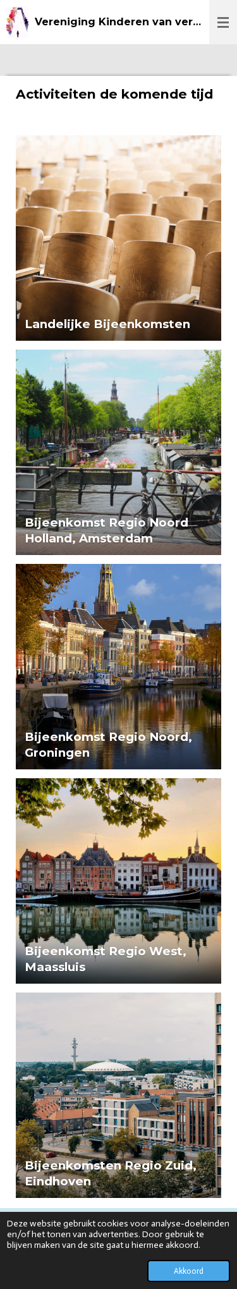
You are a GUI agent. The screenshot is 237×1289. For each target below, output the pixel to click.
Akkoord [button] (189, 1271)
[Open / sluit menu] (223, 22)
